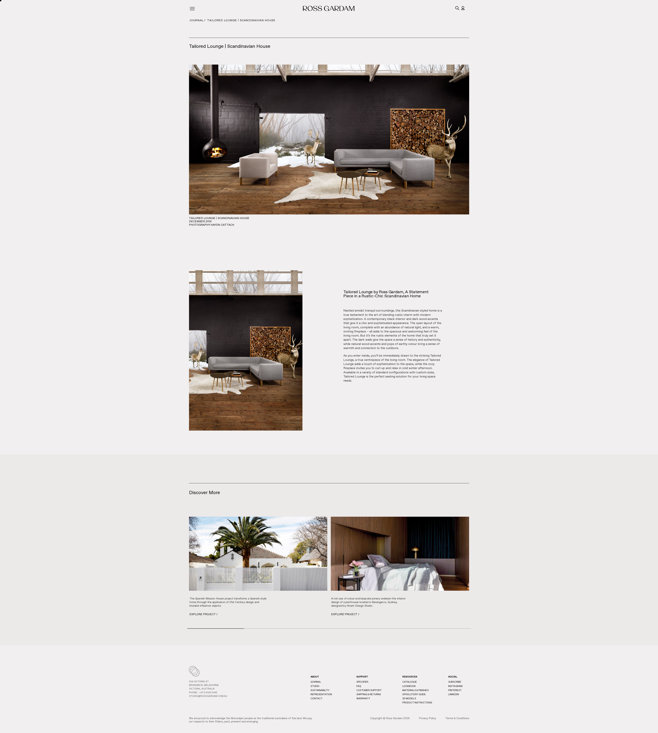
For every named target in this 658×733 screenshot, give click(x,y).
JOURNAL (197, 20)
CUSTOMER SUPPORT (369, 690)
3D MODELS (409, 698)
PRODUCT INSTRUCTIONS (417, 702)
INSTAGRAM (455, 686)
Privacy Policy (427, 718)
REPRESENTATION (321, 694)
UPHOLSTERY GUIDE (414, 694)
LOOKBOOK (409, 686)
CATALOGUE (409, 682)
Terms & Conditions (457, 718)
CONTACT (316, 698)
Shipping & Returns (368, 694)
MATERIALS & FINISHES (415, 690)
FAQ (358, 686)
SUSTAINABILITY (320, 690)
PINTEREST (455, 690)
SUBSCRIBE (454, 682)
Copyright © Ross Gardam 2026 (390, 718)
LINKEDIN (453, 694)
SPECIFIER (362, 682)
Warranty (363, 698)
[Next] (479, 553)
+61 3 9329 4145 (208, 692)
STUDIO (314, 686)
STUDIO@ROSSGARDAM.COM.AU (208, 696)
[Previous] (178, 568)
